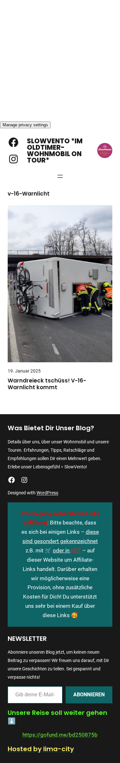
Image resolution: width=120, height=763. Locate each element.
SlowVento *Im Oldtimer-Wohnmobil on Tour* (55, 151)
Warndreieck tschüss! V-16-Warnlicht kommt (47, 384)
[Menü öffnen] (60, 176)
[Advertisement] (60, 60)
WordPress (47, 492)
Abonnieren (89, 695)
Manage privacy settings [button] (25, 124)
